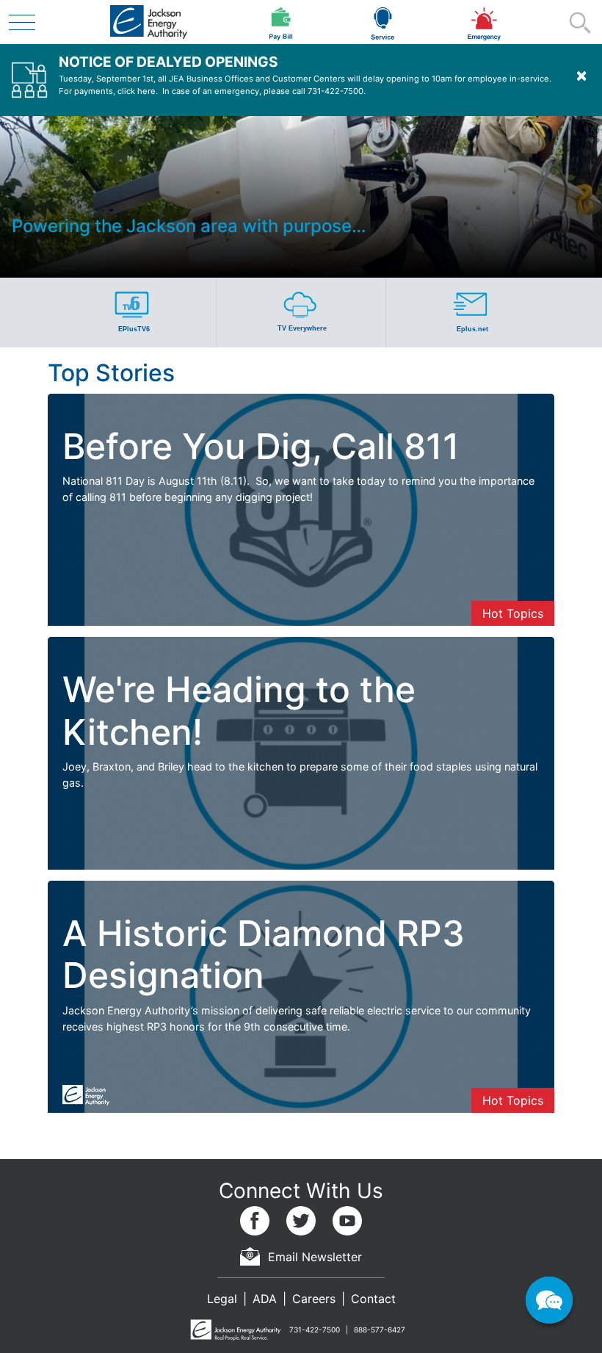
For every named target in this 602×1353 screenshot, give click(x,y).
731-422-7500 (314, 1329)
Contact (373, 1298)
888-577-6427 (379, 1329)
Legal (222, 1298)
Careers (314, 1298)
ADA (265, 1298)
